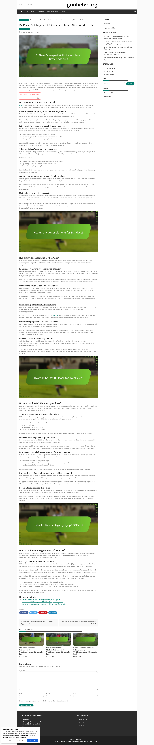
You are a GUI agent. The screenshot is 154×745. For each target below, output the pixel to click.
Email (48, 693)
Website (75, 693)
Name (21, 693)
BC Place (22, 105)
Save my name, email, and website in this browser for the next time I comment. (44, 701)
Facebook (24, 613)
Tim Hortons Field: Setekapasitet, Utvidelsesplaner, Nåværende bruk (42, 602)
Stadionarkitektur (109, 68)
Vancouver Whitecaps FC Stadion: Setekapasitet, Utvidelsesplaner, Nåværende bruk (58, 651)
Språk (63, 12)
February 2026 (108, 93)
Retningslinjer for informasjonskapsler (33, 722)
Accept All (32, 740)
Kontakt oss (41, 12)
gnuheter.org (82, 5)
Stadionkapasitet (109, 74)
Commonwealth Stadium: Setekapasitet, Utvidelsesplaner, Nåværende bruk (85, 651)
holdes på (55, 315)
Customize (8, 740)
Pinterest (43, 613)
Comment (22, 670)
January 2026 (108, 96)
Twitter (34, 613)
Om (27, 12)
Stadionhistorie (108, 71)
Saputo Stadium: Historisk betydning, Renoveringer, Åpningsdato (41, 600)
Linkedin (53, 613)
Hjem (32, 12)
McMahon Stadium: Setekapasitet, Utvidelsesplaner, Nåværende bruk (31, 651)
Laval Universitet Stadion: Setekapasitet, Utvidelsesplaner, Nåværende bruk (44, 604)
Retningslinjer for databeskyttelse (32, 724)
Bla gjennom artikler (52, 12)
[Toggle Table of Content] (37, 97)
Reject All (20, 740)
